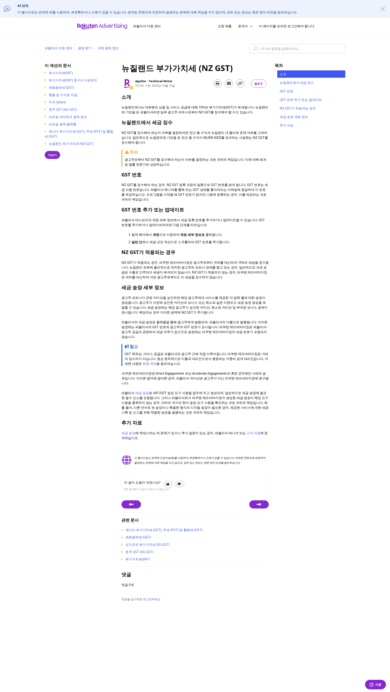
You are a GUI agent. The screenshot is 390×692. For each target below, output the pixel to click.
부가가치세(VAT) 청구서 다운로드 (73, 80)
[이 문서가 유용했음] (168, 484)
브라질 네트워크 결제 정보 (68, 117)
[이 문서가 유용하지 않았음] (179, 484)
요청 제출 (225, 26)
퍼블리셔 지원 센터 (58, 48)
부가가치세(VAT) (61, 73)
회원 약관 (149, 363)
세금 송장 (142, 393)
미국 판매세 (57, 102)
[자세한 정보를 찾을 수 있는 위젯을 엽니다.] (375, 685)
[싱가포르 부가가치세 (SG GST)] (259, 504)
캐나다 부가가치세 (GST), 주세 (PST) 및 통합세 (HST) (164, 530)
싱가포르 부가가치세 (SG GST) (148, 544)
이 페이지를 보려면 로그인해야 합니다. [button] (287, 26)
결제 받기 (85, 48)
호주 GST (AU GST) (63, 109)
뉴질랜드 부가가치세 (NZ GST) (71, 143)
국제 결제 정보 (108, 48)
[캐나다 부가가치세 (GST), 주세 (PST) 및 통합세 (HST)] (131, 504)
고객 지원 (253, 433)
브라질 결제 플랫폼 (62, 124)
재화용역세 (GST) (61, 87)
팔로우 (258, 83)
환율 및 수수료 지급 (63, 95)
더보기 (52, 155)
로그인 (147, 599)
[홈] (102, 26)
